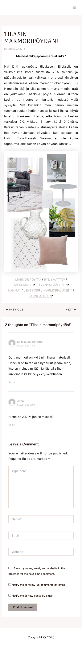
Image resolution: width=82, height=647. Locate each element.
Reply (11, 382)
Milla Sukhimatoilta (30, 341)
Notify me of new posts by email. (32, 595)
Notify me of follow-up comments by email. (39, 584)
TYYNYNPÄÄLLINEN (53, 285)
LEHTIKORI (31, 290)
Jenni (21, 401)
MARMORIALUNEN (56, 290)
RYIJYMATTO (53, 279)
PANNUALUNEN (40, 296)
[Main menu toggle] (74, 8)
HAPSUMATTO (23, 285)
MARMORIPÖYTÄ (27, 279)
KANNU (13, 290)
